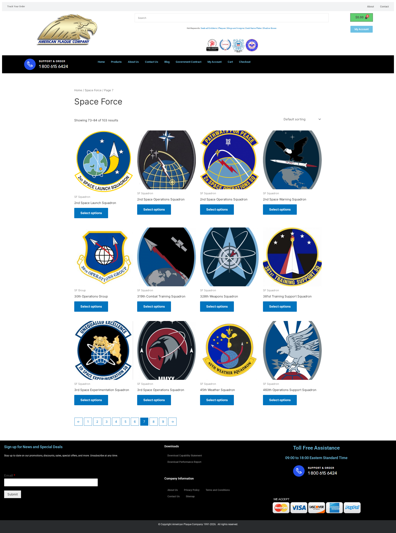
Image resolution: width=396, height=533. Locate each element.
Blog (167, 61)
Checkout (244, 61)
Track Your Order (16, 6)
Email (9, 475)
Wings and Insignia (235, 28)
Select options (91, 213)
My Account (214, 61)
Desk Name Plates (253, 28)
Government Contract (188, 61)
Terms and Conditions (218, 490)
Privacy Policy (191, 490)
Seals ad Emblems (209, 28)
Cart (230, 61)
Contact (384, 6)
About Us (133, 61)
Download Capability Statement (184, 455)
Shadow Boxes (269, 28)
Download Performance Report (184, 462)
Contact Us (151, 61)
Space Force (93, 90)
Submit (12, 494)
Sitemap (190, 496)
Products (116, 61)
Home (101, 61)
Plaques (222, 28)
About (370, 6)
